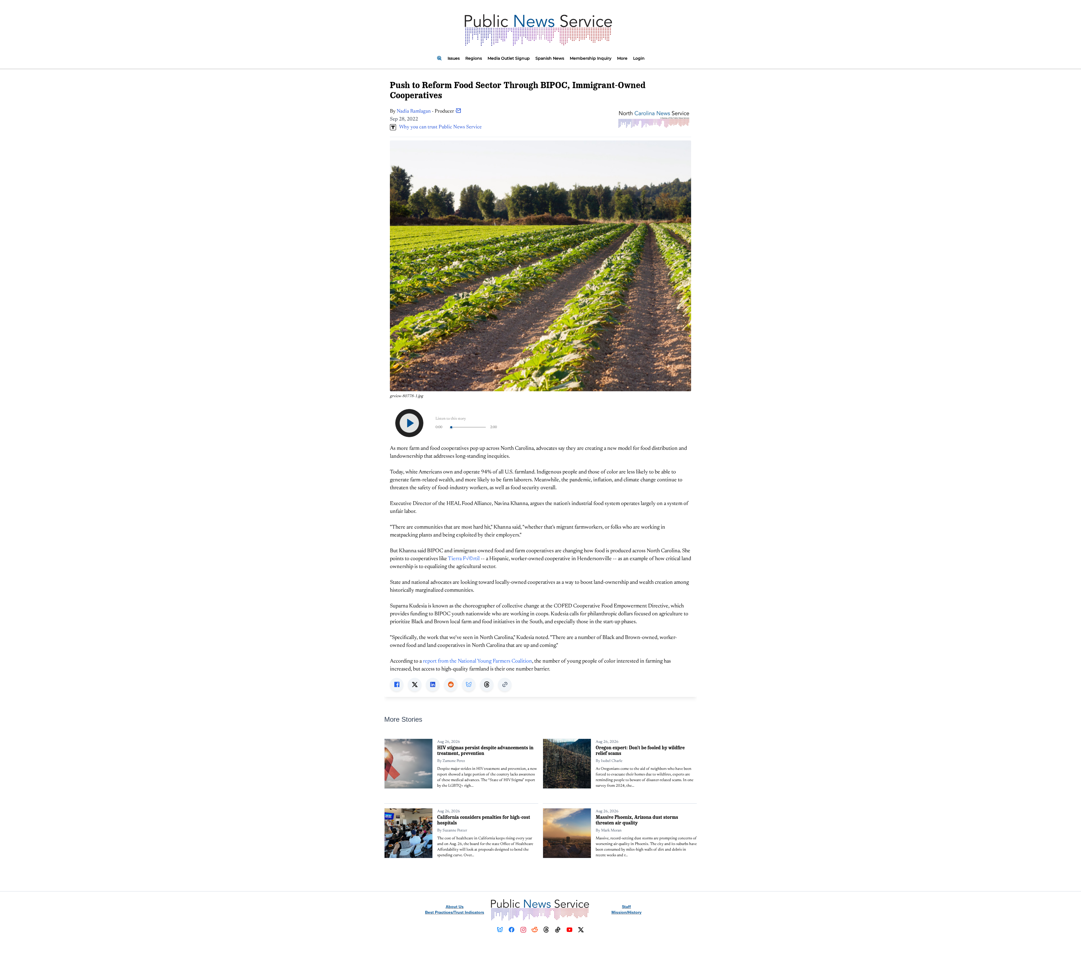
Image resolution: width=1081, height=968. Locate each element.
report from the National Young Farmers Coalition (477, 661)
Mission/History (626, 912)
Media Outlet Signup (509, 58)
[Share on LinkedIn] (432, 684)
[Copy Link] (505, 684)
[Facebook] (511, 929)
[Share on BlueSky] (468, 684)
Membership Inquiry (590, 58)
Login (639, 58)
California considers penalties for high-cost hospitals (483, 819)
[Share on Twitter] (414, 684)
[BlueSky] (500, 929)
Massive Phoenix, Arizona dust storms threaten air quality (637, 819)
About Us (455, 906)
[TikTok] (557, 929)
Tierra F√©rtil (464, 559)
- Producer (426, 111)
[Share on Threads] (486, 684)
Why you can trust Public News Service (439, 127)
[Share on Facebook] (396, 684)
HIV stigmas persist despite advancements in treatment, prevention (485, 750)
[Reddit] (534, 929)
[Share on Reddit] (450, 684)
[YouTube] (569, 929)
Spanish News (549, 58)
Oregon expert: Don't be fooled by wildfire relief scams (640, 750)
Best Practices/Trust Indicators (454, 912)
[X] (580, 929)
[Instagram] (523, 929)
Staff (626, 906)
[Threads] (546, 929)
